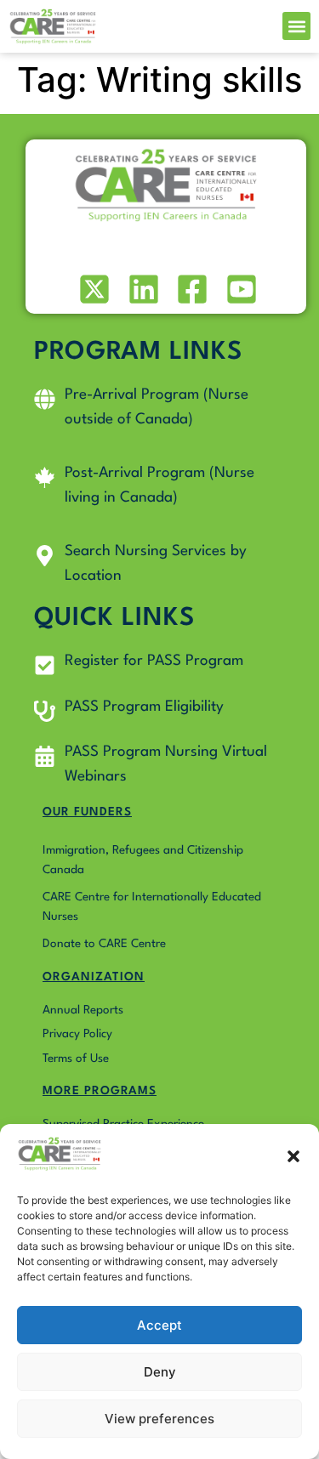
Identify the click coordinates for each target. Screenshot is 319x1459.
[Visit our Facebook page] (191, 289)
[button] (293, 1156)
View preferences (159, 1419)
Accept (159, 1325)
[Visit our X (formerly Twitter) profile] (93, 289)
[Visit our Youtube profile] (239, 289)
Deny (160, 1372)
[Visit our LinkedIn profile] (141, 289)
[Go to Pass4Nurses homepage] (53, 26)
